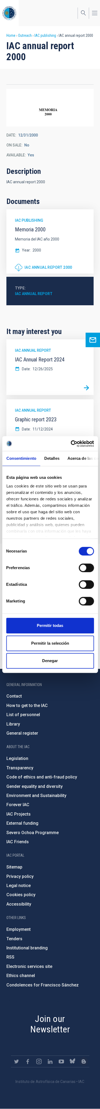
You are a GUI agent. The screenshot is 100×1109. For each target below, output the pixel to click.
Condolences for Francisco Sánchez (42, 985)
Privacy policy (20, 876)
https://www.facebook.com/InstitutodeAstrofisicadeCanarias (27, 1061)
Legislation (17, 758)
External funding (22, 823)
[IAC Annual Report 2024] (86, 388)
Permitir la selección (50, 643)
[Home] (9, 13)
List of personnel (23, 714)
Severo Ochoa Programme (32, 832)
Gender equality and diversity (34, 786)
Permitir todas (50, 625)
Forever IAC (17, 804)
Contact (14, 696)
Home (10, 35)
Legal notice (18, 885)
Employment (18, 929)
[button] (50, 108)
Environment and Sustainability (36, 795)
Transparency (19, 767)
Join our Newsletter (50, 1024)
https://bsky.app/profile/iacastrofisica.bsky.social (72, 1061)
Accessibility (18, 904)
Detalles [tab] (51, 458)
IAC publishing (45, 35)
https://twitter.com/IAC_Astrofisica (16, 1061)
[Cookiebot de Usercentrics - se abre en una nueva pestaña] (71, 443)
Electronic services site (29, 966)
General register (22, 733)
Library (13, 724)
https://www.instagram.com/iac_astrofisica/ (39, 1061)
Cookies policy (20, 894)
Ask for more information (93, 340)
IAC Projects (18, 814)
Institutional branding (27, 947)
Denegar (50, 660)
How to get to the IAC (27, 705)
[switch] (86, 568)
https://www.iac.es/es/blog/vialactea (83, 1061)
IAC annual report (34, 294)
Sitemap (14, 867)
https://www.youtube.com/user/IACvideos (61, 1061)
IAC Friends (17, 841)
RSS (10, 957)
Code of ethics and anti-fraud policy (41, 777)
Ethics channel (20, 975)
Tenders (14, 938)
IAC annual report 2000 (48, 267)
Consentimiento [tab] (21, 458)
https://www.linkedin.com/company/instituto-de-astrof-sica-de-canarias (50, 1061)
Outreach (25, 35)
